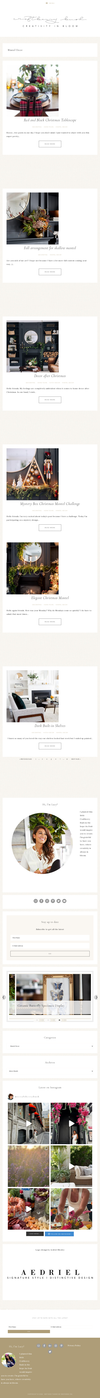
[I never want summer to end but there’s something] (71, 1123)
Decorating (37, 127)
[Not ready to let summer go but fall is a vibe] (28, 1123)
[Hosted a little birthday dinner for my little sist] (71, 1209)
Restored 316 (66, 1394)
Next (96, 997)
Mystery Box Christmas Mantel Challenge (50, 503)
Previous (3, 997)
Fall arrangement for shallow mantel (50, 248)
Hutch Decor (54, 383)
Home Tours (49, 127)
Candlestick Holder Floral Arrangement (45, 1006)
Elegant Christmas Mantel (50, 597)
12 (67, 759)
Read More (50, 144)
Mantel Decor (61, 127)
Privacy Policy (74, 1345)
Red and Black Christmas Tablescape (50, 120)
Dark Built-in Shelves (50, 725)
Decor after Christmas (50, 375)
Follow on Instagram (61, 1234)
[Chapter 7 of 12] (28, 1166)
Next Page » (76, 759)
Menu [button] (52, 3)
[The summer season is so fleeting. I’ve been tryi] (28, 1209)
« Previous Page (26, 759)
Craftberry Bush (50, 21)
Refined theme (51, 1394)
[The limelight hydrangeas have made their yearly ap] (71, 1166)
